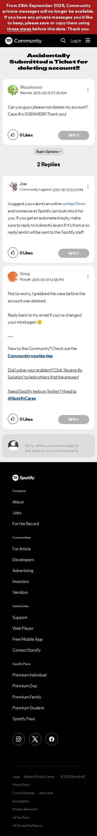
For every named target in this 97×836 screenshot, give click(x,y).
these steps (19, 29)
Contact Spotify (26, 650)
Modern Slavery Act (25, 809)
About (18, 502)
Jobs (16, 513)
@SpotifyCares (22, 398)
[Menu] (88, 41)
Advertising (22, 570)
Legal (16, 777)
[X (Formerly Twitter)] (35, 739)
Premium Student (28, 708)
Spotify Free (23, 718)
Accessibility (20, 801)
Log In (75, 41)
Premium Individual (29, 675)
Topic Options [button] (47, 151)
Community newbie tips (30, 356)
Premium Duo (24, 686)
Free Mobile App (27, 639)
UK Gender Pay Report (27, 826)
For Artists (21, 549)
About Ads (46, 793)
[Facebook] (52, 739)
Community (28, 40)
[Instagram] (18, 739)
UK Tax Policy (20, 818)
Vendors (20, 592)
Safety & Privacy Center (39, 777)
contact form (73, 203)
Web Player (22, 628)
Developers (23, 559)
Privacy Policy (20, 785)
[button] (88, 90)
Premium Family (26, 697)
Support (19, 617)
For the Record (25, 523)
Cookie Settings (23, 793)
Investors (20, 581)
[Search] (63, 41)
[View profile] (13, 89)
